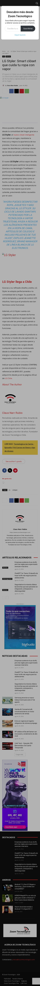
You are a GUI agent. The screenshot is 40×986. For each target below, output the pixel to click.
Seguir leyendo (20, 35)
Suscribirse (28, 28)
